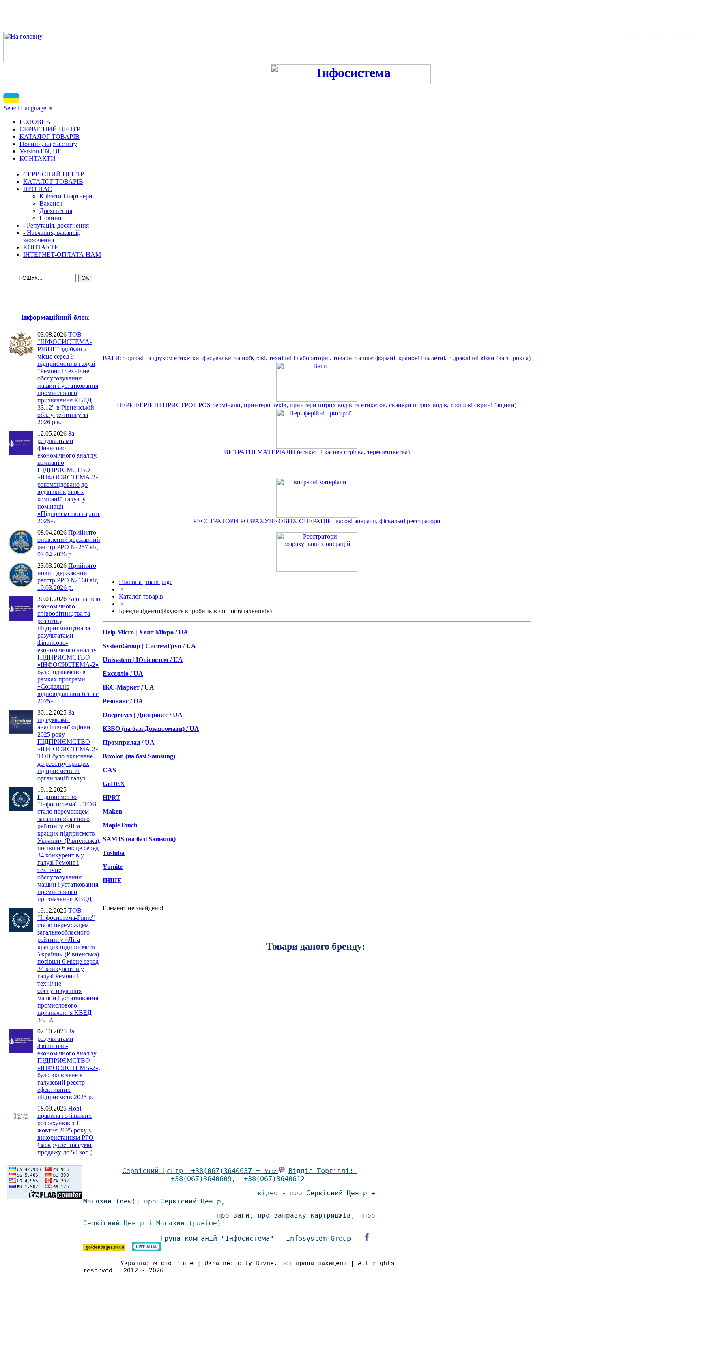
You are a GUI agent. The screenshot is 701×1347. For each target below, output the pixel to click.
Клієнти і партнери (65, 196)
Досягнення (55, 210)
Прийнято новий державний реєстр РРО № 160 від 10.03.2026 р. (67, 576)
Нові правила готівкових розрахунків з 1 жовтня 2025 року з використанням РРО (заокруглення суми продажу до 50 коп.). (65, 1130)
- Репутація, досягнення (56, 225)
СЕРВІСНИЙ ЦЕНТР (53, 174)
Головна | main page (145, 581)
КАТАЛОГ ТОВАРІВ (53, 181)
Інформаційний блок (55, 317)
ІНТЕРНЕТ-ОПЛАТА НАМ (62, 254)
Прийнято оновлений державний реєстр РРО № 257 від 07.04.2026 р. (68, 543)
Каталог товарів (141, 596)
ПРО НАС (37, 188)
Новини (50, 218)
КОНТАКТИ (41, 247)
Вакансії (50, 203)
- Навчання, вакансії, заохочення (51, 236)
